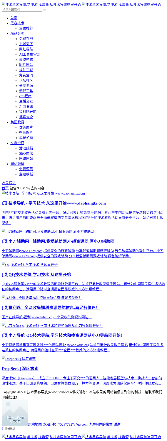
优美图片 (26, 127)
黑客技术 (17, 23)
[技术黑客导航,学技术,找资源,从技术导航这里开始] (81, 5)
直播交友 (26, 101)
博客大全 (26, 117)
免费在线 (26, 39)
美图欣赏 (17, 122)
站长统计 (10, 428)
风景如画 (26, 138)
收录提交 (9, 183)
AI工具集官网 (29, 54)
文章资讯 (17, 143)
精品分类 (17, 33)
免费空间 (26, 75)
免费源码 (26, 169)
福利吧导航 (28, 112)
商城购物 (26, 59)
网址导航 (26, 49)
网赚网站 (26, 158)
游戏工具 (26, 91)
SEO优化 (26, 153)
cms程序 (25, 96)
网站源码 (17, 164)
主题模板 (26, 174)
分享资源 (26, 86)
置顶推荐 (26, 28)
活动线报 (26, 148)
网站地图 (35, 424)
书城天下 (26, 44)
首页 (13, 18)
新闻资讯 (26, 106)
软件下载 (26, 70)
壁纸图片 (26, 132)
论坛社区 (26, 80)
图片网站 (26, 65)
